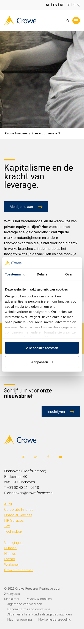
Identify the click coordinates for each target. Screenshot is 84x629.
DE (62, 5)
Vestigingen (13, 542)
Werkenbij (11, 564)
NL (48, 5)
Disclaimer (11, 599)
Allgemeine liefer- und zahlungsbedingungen (39, 614)
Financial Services (18, 515)
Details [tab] (42, 274)
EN (55, 5)
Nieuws (10, 553)
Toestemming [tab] (15, 274)
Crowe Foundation (18, 570)
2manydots (12, 594)
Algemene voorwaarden (24, 604)
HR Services (14, 520)
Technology (13, 531)
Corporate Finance (18, 509)
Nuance (10, 548)
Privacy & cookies (39, 599)
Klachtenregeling (19, 619)
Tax (7, 526)
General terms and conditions (28, 609)
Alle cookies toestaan (42, 348)
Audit (8, 504)
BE (68, 5)
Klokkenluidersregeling (54, 619)
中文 (76, 5)
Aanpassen (39, 362)
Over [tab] (69, 274)
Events (9, 559)
